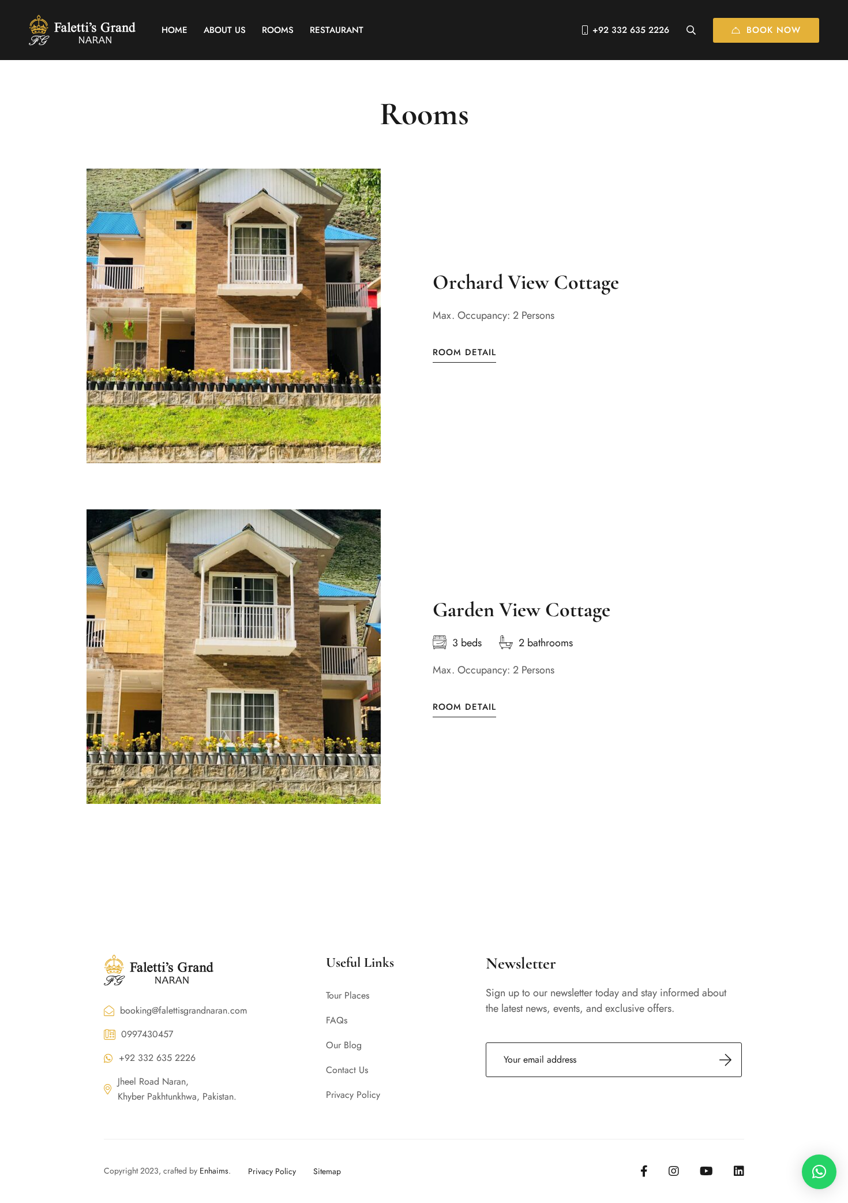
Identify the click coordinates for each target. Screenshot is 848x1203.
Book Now (773, 30)
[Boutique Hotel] (82, 29)
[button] (819, 1171)
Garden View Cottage (521, 609)
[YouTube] (706, 1171)
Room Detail (464, 353)
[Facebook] (644, 1171)
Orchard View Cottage (526, 282)
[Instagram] (674, 1171)
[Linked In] (739, 1171)
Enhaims (214, 1170)
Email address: (614, 1059)
